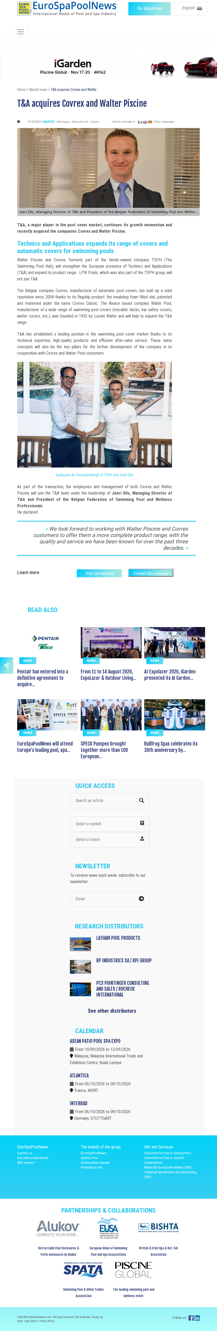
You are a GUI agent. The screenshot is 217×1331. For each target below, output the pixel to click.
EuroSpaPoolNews (93, 1153)
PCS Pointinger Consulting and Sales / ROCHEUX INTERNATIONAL (122, 989)
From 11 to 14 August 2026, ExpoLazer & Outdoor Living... (108, 675)
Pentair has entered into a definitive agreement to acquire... (42, 678)
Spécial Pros (89, 1158)
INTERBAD (78, 1103)
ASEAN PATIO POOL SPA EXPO (95, 1041)
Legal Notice (31, 1321)
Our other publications (32, 1158)
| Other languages (164, 122)
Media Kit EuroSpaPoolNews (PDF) (168, 1167)
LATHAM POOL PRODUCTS (118, 938)
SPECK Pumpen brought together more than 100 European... (104, 750)
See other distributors (112, 1011)
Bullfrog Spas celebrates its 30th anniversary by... (171, 747)
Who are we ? (26, 1163)
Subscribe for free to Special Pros (167, 1153)
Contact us (24, 1153)
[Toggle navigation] (20, 32)
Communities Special (95, 1163)
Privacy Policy (47, 1321)
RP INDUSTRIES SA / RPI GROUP (124, 960)
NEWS (27, 661)
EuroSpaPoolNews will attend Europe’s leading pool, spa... (45, 747)
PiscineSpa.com (91, 1167)
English (189, 7)
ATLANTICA (79, 1075)
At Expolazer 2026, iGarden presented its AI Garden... (170, 675)
